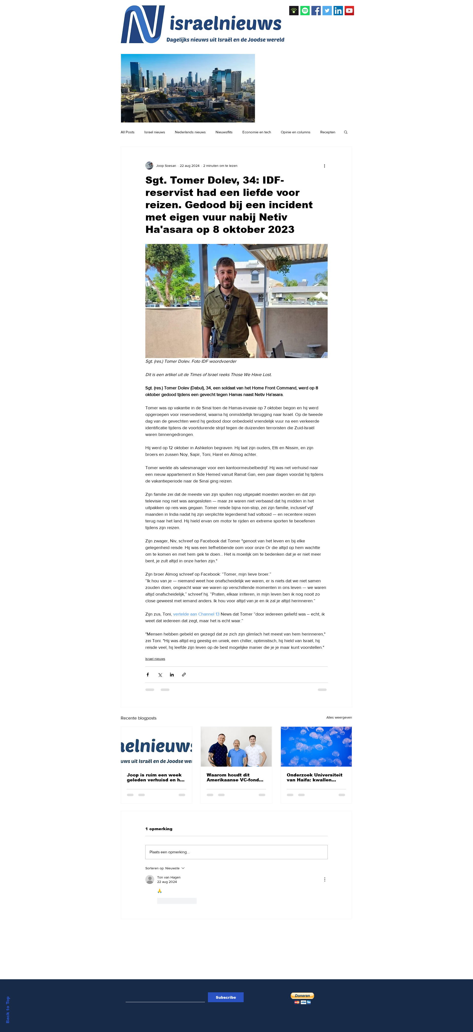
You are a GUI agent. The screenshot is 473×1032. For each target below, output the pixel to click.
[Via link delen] (184, 674)
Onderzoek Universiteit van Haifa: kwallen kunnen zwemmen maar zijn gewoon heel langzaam (315, 777)
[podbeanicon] (294, 10)
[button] (345, 132)
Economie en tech (256, 132)
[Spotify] (305, 10)
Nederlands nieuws (190, 132)
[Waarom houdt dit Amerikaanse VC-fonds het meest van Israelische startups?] (236, 747)
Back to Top (7, 1010)
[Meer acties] (325, 166)
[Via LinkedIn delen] (171, 674)
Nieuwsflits (224, 132)
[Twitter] (327, 10)
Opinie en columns (295, 132)
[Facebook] (316, 10)
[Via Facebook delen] (147, 674)
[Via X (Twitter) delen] (159, 674)
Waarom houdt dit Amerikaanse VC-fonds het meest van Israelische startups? (234, 777)
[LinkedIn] (338, 10)
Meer (324, 132)
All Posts (128, 132)
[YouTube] (349, 10)
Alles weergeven (339, 717)
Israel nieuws (154, 132)
